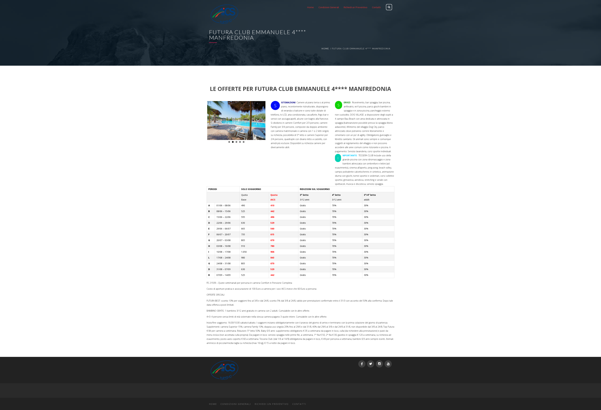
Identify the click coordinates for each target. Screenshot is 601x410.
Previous (202, 120)
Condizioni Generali (236, 403)
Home (325, 48)
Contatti (299, 403)
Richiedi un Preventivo (272, 403)
